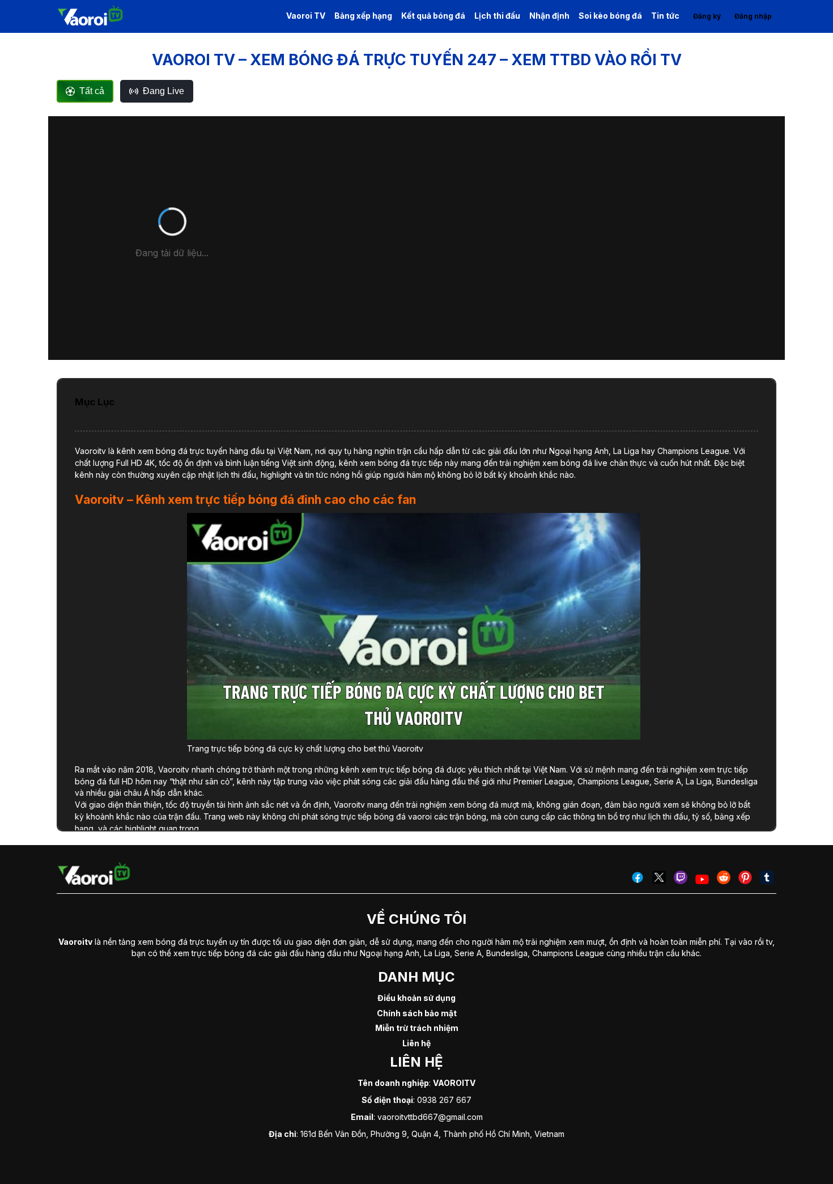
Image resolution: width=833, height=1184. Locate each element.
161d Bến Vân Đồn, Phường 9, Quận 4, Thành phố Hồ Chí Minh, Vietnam (432, 1134)
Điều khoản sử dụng (416, 998)
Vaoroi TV (305, 15)
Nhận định (549, 15)
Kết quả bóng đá (433, 15)
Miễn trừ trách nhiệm (416, 1028)
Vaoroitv (90, 451)
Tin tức (665, 15)
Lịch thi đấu (497, 15)
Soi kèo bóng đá (610, 15)
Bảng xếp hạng (363, 15)
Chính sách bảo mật (417, 1013)
